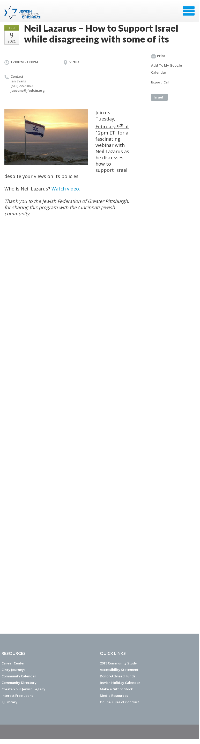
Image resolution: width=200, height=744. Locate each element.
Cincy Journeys (13, 669)
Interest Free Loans (17, 695)
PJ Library (9, 702)
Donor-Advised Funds (117, 676)
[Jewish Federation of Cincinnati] (23, 12)
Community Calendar (19, 676)
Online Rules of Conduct (119, 702)
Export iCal (160, 82)
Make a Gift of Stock (116, 689)
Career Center (13, 663)
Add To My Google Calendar (166, 69)
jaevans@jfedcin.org (28, 90)
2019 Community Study (118, 663)
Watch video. (65, 189)
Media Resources (114, 695)
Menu (189, 11)
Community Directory (19, 682)
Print (161, 55)
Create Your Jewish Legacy (23, 689)
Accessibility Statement (119, 669)
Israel (158, 97)
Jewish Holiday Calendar (120, 682)
